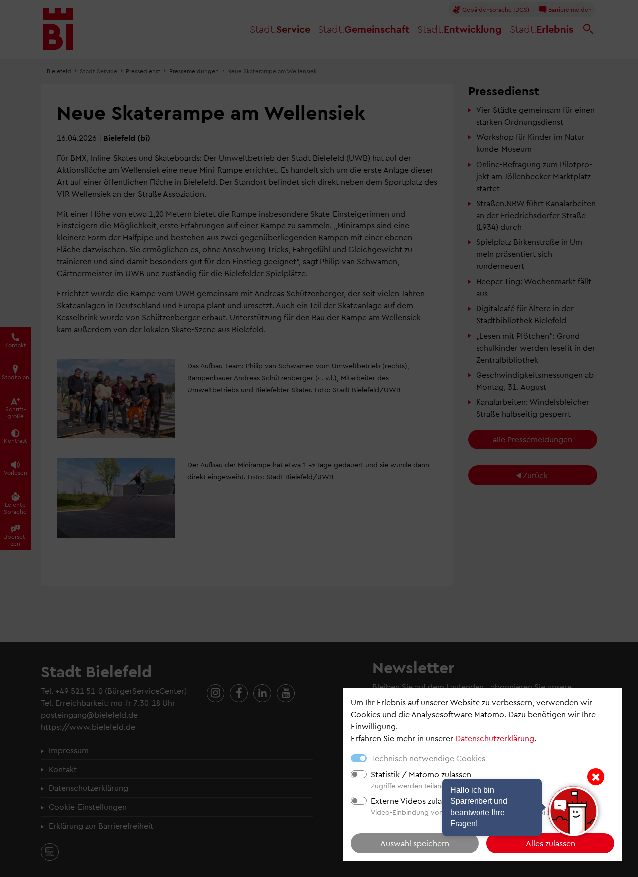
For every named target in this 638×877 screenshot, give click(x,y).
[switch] (359, 774)
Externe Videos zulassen (414, 800)
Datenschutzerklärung (494, 738)
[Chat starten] (573, 811)
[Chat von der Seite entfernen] (596, 777)
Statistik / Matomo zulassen (421, 774)
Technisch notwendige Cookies (428, 758)
